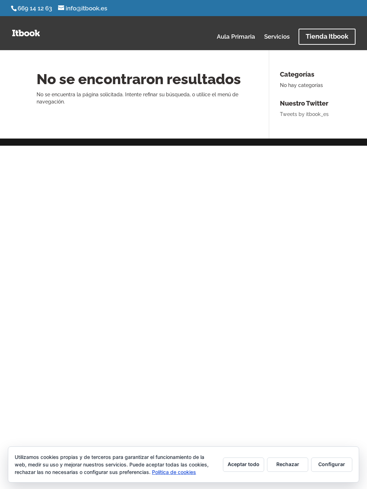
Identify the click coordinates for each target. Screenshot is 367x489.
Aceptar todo (243, 464)
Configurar (331, 464)
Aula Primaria (236, 37)
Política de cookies (174, 472)
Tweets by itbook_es (304, 114)
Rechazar (287, 464)
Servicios (277, 37)
